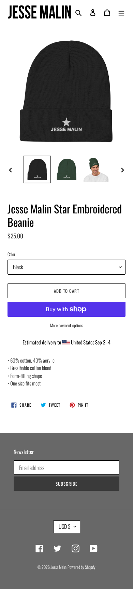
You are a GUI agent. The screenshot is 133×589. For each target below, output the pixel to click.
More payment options (66, 325)
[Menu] (121, 12)
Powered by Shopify (81, 567)
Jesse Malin (58, 567)
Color (11, 254)
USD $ (64, 526)
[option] (37, 169)
